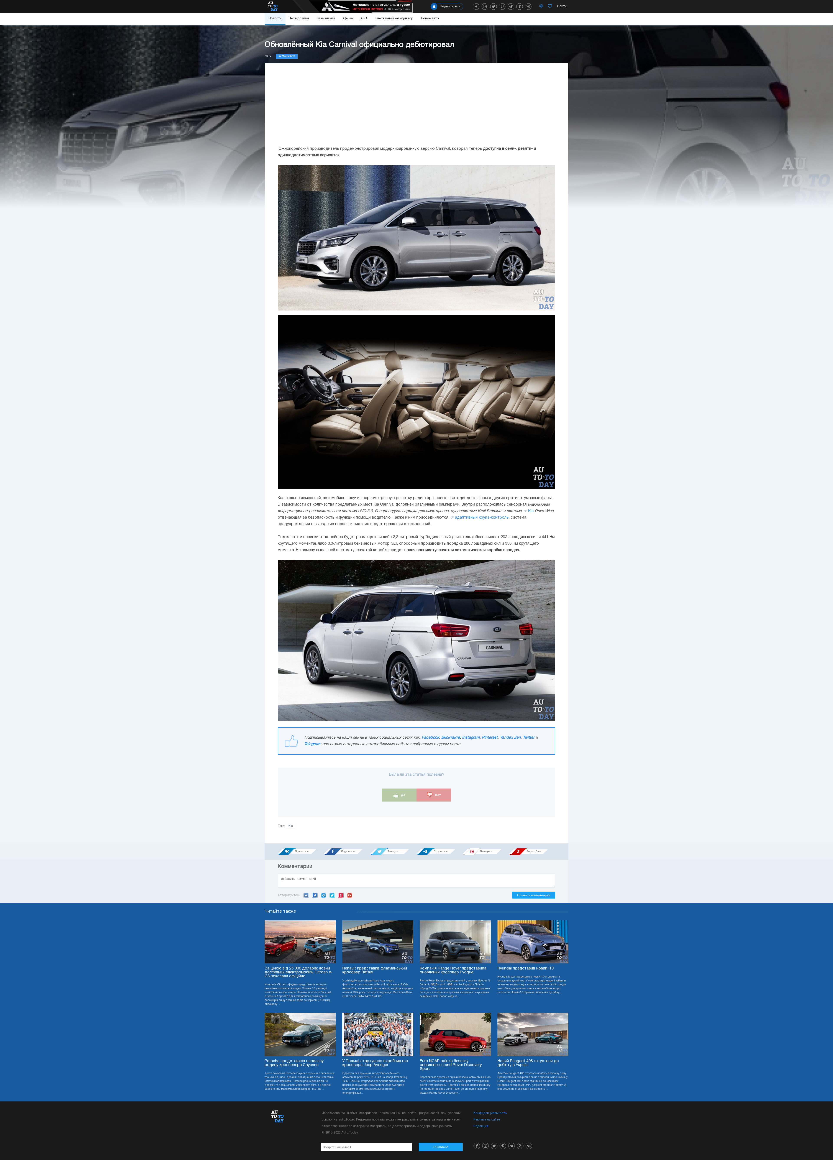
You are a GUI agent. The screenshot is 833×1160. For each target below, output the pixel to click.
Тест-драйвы (299, 18)
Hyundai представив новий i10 (525, 968)
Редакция (481, 1126)
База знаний (326, 18)
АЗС (364, 18)
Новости (275, 18)
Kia (531, 511)
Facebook (430, 737)
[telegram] (511, 6)
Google (349, 895)
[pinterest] (502, 6)
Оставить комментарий (533, 895)
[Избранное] (550, 6)
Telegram (312, 744)
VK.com (306, 895)
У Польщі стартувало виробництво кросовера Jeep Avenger (375, 1063)
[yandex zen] (519, 6)
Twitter (529, 737)
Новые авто (430, 18)
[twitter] (493, 6)
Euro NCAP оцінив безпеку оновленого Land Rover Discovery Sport (451, 1065)
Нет (437, 795)
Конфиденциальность (490, 1113)
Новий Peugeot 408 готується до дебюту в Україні (528, 1063)
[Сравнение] (541, 6)
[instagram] (485, 6)
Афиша (348, 18)
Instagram (471, 737)
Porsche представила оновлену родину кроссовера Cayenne (294, 1063)
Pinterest (490, 737)
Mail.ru (323, 895)
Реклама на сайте (487, 1119)
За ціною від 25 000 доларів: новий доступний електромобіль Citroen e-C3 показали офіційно (299, 972)
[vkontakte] (528, 6)
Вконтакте (450, 737)
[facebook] (476, 6)
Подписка (440, 1146)
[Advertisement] (416, 108)
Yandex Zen (510, 737)
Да (402, 795)
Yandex (341, 895)
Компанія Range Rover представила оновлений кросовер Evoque (453, 970)
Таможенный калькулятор (394, 18)
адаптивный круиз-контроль (482, 517)
